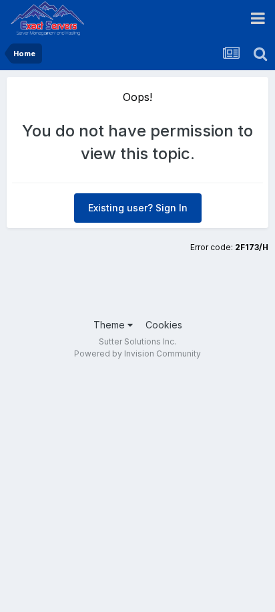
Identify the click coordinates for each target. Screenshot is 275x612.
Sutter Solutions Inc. (137, 341)
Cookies (164, 324)
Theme (110, 324)
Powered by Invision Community (137, 353)
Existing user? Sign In (138, 207)
